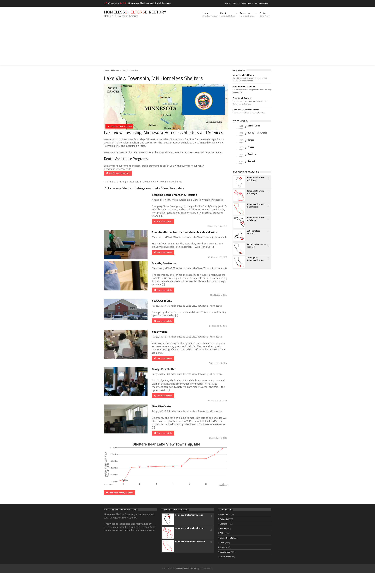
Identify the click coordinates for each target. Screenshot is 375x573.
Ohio (222, 533)
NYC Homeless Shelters (253, 232)
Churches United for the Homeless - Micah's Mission (184, 232)
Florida (223, 528)
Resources (246, 3)
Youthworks (159, 331)
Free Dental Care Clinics (244, 86)
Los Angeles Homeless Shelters (255, 258)
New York (224, 514)
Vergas (251, 139)
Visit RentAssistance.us (118, 173)
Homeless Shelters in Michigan (255, 192)
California (224, 519)
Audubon (252, 154)
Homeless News (262, 3)
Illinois (222, 547)
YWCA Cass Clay (162, 300)
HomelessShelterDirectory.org (187, 568)
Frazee (251, 147)
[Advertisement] (187, 44)
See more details (164, 221)
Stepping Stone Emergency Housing (174, 194)
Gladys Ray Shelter (164, 369)
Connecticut (225, 556)
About (235, 3)
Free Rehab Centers (242, 98)
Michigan (223, 523)
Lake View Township (130, 70)
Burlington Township (257, 132)
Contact (265, 14)
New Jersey (225, 551)
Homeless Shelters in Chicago (255, 178)
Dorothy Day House (164, 263)
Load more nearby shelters (120, 492)
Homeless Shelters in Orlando (255, 218)
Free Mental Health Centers (246, 109)
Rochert (251, 161)
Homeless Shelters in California (255, 205)
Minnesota (115, 70)
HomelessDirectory (135, 11)
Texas (222, 542)
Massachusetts (226, 537)
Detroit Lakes (254, 125)
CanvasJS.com (223, 485)
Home (227, 3)
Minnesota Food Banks (243, 75)
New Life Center (162, 406)
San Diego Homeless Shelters (256, 245)
